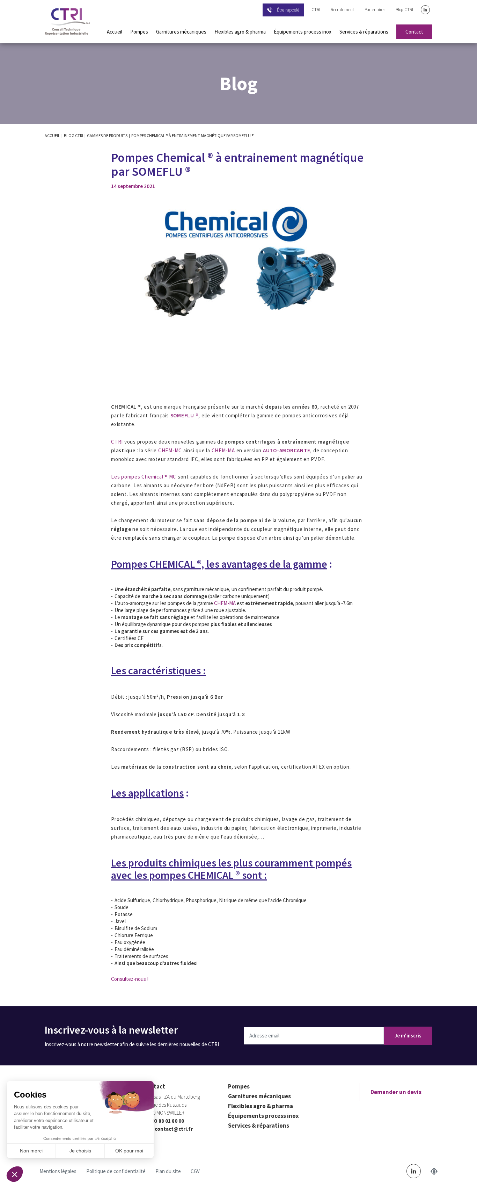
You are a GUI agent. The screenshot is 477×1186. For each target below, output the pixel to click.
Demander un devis (395, 1092)
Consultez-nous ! (129, 979)
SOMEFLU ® (184, 415)
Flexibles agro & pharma (240, 31)
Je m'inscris (408, 1035)
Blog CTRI (404, 10)
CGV (195, 1171)
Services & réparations (363, 31)
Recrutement (342, 10)
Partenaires (375, 10)
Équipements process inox (302, 31)
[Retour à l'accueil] (67, 22)
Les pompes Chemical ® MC (143, 476)
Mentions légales (57, 1171)
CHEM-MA (223, 450)
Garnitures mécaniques (181, 31)
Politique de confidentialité (116, 1171)
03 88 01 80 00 (168, 1120)
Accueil (114, 31)
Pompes (139, 31)
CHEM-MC (169, 450)
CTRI (315, 10)
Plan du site (168, 1171)
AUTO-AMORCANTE (286, 450)
